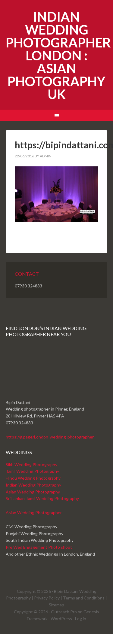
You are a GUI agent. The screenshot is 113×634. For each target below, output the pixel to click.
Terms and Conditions (84, 597)
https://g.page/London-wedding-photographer (50, 436)
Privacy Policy (47, 597)
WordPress (61, 618)
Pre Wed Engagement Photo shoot (39, 547)
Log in (80, 618)
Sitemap (56, 604)
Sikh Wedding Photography (31, 464)
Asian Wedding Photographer (34, 512)
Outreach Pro (64, 611)
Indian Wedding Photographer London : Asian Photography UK (58, 55)
